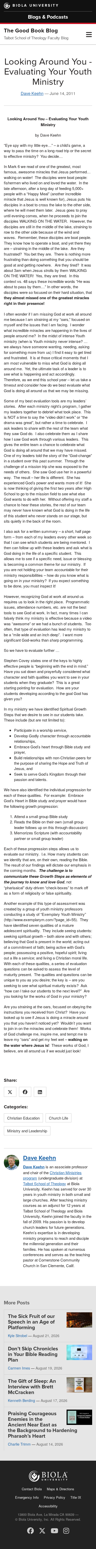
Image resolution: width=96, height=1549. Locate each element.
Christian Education (23, 1118)
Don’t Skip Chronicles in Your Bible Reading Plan (33, 1354)
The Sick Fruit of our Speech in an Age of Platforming (31, 1322)
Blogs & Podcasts (48, 17)
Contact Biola (32, 1488)
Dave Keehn (32, 93)
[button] (89, 34)
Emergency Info (27, 1497)
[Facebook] (30, 1530)
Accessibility (48, 1506)
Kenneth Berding (21, 1400)
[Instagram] (66, 1530)
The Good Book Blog (31, 30)
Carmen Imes (19, 1368)
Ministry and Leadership (27, 1130)
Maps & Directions (60, 1488)
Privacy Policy (54, 1497)
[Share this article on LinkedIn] (40, 1092)
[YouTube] (54, 1530)
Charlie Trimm (19, 1444)
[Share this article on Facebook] (25, 1092)
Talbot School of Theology (44, 1183)
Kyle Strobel (17, 1335)
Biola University (36, 5)
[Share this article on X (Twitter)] (10, 1092)
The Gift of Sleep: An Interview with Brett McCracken (32, 1387)
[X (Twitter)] (42, 1530)
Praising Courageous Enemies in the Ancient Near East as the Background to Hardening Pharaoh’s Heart (42, 1425)
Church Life (58, 1118)
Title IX (75, 1497)
